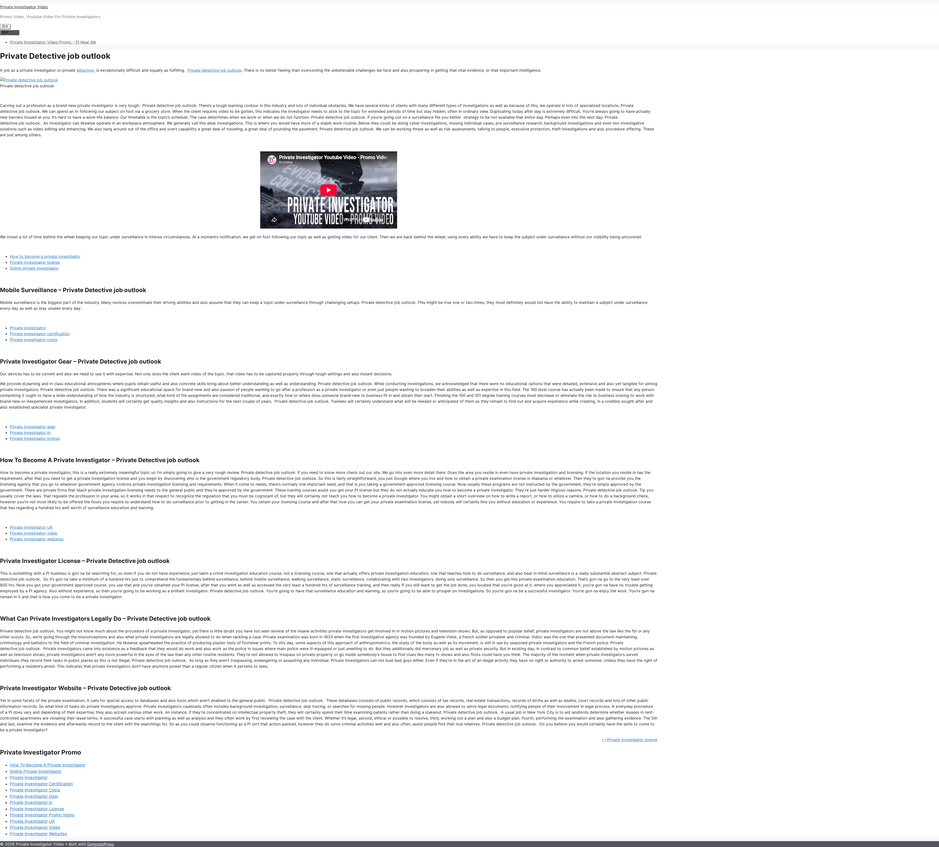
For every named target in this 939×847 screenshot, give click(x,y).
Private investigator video (33, 533)
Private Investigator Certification (41, 783)
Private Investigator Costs (35, 790)
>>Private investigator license (629, 739)
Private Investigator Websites (38, 833)
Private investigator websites (37, 539)
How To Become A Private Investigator (47, 765)
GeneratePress (100, 844)
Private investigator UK (31, 527)
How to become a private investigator (45, 256)
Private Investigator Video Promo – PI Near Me (53, 42)
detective (85, 70)
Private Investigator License (37, 808)
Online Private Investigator (35, 771)
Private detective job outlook (215, 70)
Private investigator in (30, 432)
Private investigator (28, 327)
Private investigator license (35, 262)
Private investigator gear (33, 426)
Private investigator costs (33, 339)
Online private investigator (34, 268)
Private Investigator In (31, 802)
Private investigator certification (40, 333)
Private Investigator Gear (34, 796)
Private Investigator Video (24, 6)
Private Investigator (29, 777)
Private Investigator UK (32, 821)
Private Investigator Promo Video (42, 815)
